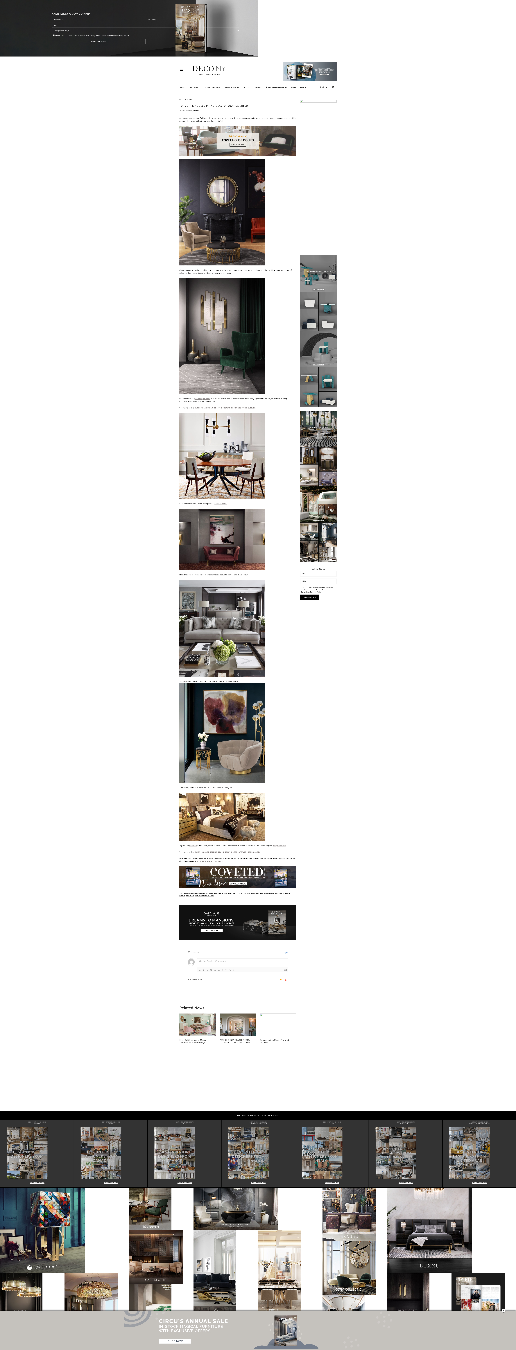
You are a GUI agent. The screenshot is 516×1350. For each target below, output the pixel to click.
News (182, 87)
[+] (237, 970)
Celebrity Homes (212, 87)
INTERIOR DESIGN (231, 87)
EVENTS (258, 87)
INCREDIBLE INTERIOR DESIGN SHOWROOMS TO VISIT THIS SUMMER (225, 408)
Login (285, 952)
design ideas (227, 893)
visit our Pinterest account (210, 861)
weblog (196, 111)
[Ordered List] (215, 970)
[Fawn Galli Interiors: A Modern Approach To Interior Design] (197, 1025)
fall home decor (267, 893)
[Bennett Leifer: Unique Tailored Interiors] (278, 1025)
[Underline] (207, 970)
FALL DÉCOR (254, 893)
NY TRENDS (195, 87)
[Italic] (203, 970)
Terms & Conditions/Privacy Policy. (115, 35)
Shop (293, 87)
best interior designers (194, 893)
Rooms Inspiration (277, 87)
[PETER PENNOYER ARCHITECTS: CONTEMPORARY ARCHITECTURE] (238, 1025)
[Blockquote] (222, 970)
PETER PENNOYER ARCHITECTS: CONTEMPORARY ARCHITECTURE (235, 1041)
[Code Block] (226, 970)
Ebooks (303, 87)
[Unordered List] (219, 970)
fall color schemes (241, 893)
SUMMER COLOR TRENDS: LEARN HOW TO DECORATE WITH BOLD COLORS (227, 852)
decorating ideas (213, 893)
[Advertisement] (258, 1090)
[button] (513, 1155)
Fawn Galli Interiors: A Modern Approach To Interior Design (193, 1041)
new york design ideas (204, 896)
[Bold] (200, 970)
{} (233, 970)
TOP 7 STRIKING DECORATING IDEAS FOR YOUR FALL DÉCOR (214, 105)
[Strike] (211, 970)
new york (190, 896)
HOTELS (246, 87)
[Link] (230, 970)
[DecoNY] (209, 70)
